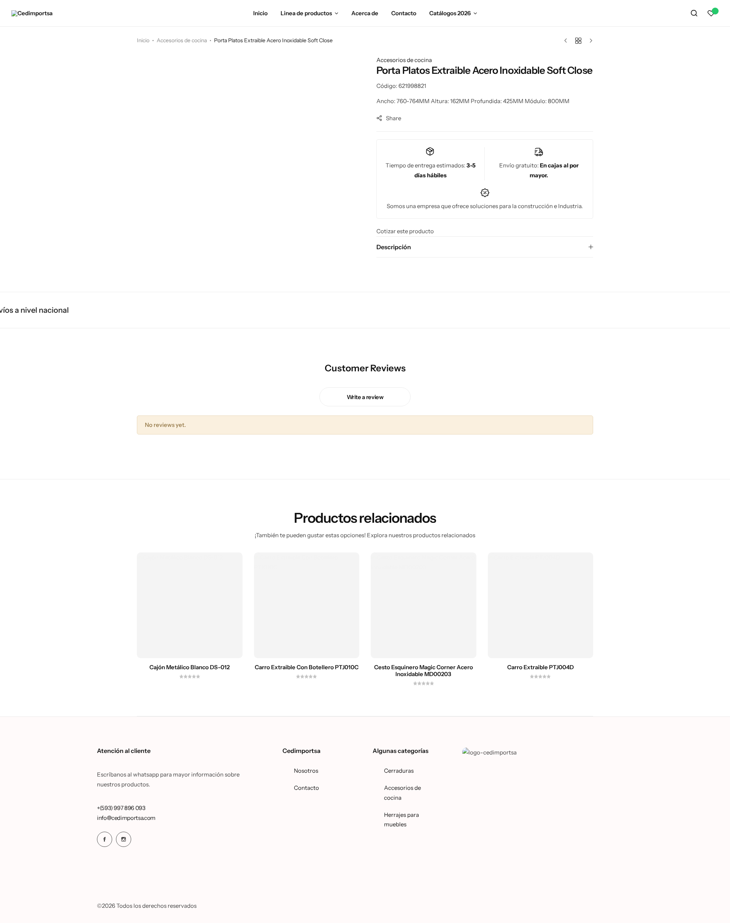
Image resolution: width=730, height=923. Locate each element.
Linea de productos (306, 13)
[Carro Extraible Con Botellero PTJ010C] (307, 605)
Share (393, 118)
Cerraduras (399, 770)
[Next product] (589, 41)
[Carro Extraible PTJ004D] (541, 605)
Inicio (260, 13)
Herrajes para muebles (401, 819)
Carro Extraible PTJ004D (540, 667)
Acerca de (364, 13)
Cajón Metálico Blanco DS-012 (189, 667)
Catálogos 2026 (450, 13)
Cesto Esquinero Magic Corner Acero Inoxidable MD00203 (423, 671)
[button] (711, 13)
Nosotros (306, 770)
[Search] (693, 13)
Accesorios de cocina (182, 40)
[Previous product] (567, 41)
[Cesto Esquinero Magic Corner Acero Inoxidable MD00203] (423, 605)
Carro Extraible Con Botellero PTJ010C (307, 667)
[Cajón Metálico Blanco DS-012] (190, 605)
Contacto (403, 13)
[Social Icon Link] (104, 839)
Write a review (365, 397)
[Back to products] (578, 41)
